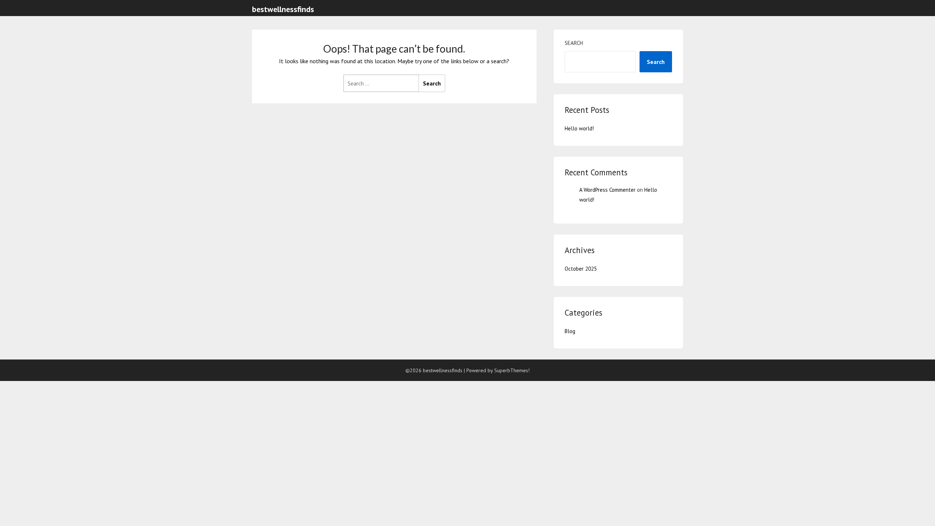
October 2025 (581, 268)
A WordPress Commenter (607, 189)
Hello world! (579, 128)
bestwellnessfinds (283, 9)
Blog (570, 331)
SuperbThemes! (512, 370)
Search (574, 42)
